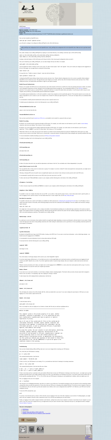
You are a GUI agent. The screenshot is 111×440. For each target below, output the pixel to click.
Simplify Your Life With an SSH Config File (33, 412)
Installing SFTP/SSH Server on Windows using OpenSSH (36, 413)
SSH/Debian (25, 409)
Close (20, 2)
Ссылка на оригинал (24, 27)
